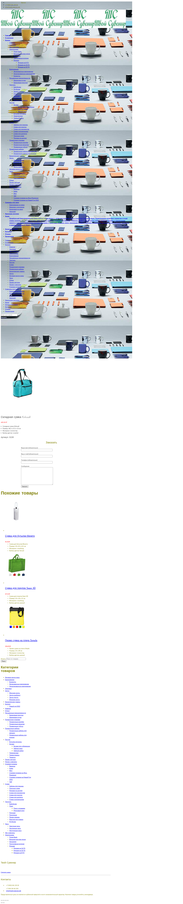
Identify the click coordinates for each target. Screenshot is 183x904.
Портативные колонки (16, 844)
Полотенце (13, 815)
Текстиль (12, 260)
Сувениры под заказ (12, 289)
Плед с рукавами (19, 808)
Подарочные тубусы (16, 726)
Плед (11, 806)
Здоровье (12, 249)
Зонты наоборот (14, 695)
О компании (9, 242)
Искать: (3, 659)
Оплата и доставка (11, 304)
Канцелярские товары (16, 271)
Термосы (12, 757)
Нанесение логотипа (12, 300)
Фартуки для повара (16, 819)
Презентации (9, 311)
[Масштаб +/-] (8, 900)
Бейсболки (13, 804)
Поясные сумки (14, 788)
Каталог (7, 245)
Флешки (12, 846)
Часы (11, 278)
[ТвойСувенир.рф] (63, 27)
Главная (8, 240)
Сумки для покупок (15, 795)
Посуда (11, 262)
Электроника (13, 253)
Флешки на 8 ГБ (19, 853)
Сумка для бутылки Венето (20, 536)
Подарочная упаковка (16, 267)
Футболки (12, 822)
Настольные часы (15, 830)
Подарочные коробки (16, 722)
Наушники (12, 842)
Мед (10, 770)
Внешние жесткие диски (17, 839)
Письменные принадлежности (19, 258)
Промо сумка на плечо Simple (21, 640)
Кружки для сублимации (22, 746)
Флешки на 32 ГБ (19, 850)
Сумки (11, 265)
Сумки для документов (17, 793)
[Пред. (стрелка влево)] (2, 902)
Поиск (4, 661)
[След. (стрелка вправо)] (4, 902)
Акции (7, 302)
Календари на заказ (16, 296)
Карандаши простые (16, 715)
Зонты (11, 273)
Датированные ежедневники (19, 684)
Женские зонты (14, 693)
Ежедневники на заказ (16, 291)
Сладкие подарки (15, 287)
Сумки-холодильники (16, 799)
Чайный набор (19, 751)
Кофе (11, 768)
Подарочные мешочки (17, 724)
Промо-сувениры (15, 285)
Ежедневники (14, 256)
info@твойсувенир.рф (13, 891)
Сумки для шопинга (16, 797)
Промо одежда (14, 817)
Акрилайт (12, 298)
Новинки (12, 247)
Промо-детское (14, 282)
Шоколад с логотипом (16, 293)
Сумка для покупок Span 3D (20, 588)
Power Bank (13, 837)
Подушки (12, 813)
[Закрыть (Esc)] (2, 900)
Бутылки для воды (15, 742)
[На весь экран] (6, 900)
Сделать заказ (6, 872)
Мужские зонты (14, 699)
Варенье (12, 766)
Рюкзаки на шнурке (15, 790)
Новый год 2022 (14, 706)
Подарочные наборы (16, 269)
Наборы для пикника (16, 786)
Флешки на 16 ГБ (19, 848)
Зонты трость (13, 697)
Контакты (8, 307)
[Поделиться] (4, 900)
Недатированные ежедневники (20, 686)
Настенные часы (15, 828)
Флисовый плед (19, 810)
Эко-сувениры (14, 251)
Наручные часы (14, 826)
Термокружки (13, 753)
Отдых (11, 280)
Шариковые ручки (15, 717)
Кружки (11, 744)
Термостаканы (14, 755)
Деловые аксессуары (16, 276)
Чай (10, 782)
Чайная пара (18, 748)
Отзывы (7, 309)
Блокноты (12, 682)
